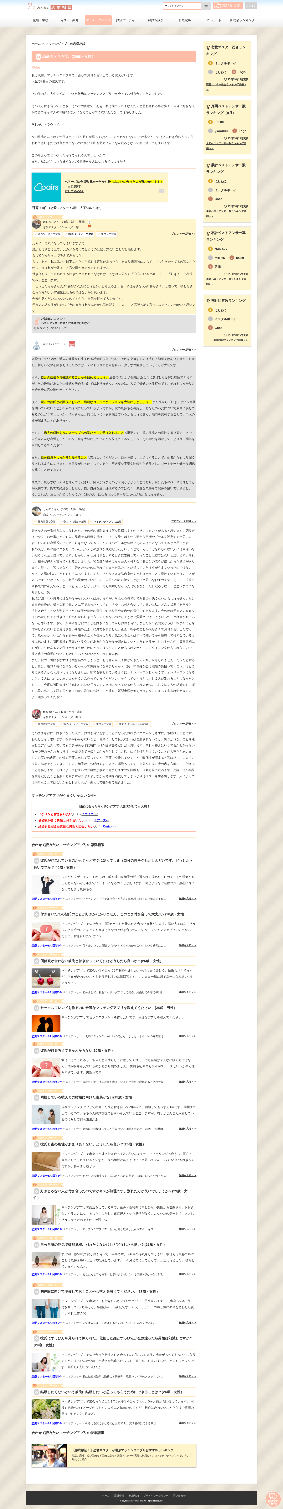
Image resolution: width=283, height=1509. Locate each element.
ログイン (251, 5)
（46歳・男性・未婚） (64, 711)
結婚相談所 (156, 20)
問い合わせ (179, 1495)
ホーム (106, 1495)
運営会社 (119, 1495)
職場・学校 (40, 20)
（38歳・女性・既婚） (65, 221)
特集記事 (185, 20)
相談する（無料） (232, 5)
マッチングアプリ (98, 20)
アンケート (213, 20)
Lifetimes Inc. (137, 1501)
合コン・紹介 (69, 20)
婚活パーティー (127, 20)
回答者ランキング (242, 20)
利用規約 (134, 1495)
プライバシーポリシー (155, 1495)
